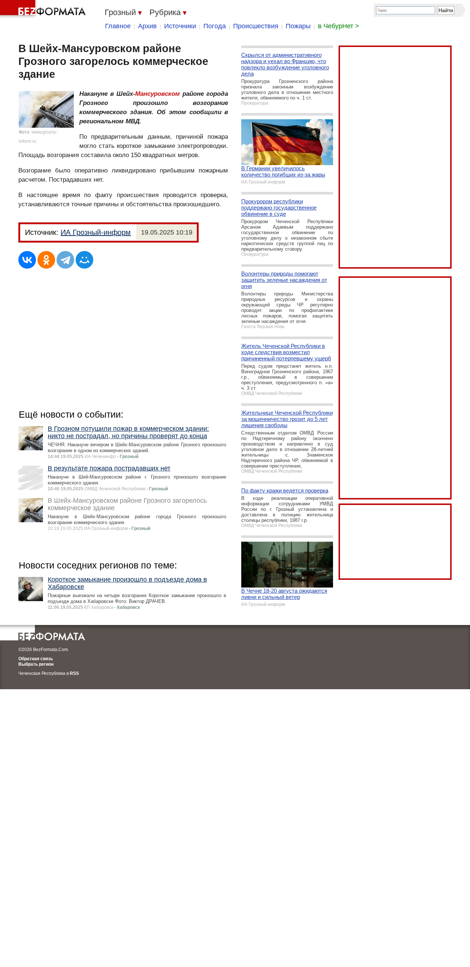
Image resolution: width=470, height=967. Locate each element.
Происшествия (255, 26)
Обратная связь (35, 658)
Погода (214, 26)
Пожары (298, 26)
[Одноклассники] (46, 260)
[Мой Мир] (84, 260)
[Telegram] (65, 260)
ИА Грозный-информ (96, 232)
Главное (118, 26)
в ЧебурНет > (338, 26)
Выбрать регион (36, 664)
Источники (180, 26)
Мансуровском (157, 93)
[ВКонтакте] (27, 260)
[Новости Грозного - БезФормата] (44, 9)
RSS (74, 673)
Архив (147, 26)
